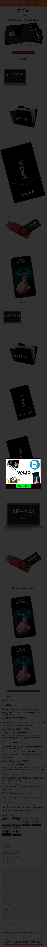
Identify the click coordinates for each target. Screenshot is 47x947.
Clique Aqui (23, 486)
